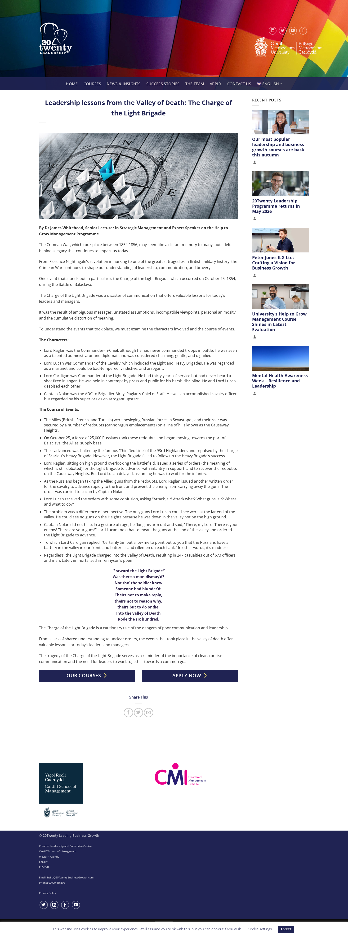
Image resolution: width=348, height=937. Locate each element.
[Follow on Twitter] (283, 31)
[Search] (60, 84)
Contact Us (239, 84)
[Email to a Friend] (148, 712)
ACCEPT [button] (286, 929)
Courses (92, 84)
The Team (194, 84)
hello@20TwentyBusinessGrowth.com (70, 877)
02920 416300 (57, 882)
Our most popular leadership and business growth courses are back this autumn (278, 147)
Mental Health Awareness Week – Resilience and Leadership (280, 381)
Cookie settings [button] (260, 929)
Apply (216, 84)
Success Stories (163, 84)
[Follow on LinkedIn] (273, 31)
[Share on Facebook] (128, 712)
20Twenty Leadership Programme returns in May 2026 (276, 206)
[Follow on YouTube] (293, 31)
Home (72, 84)
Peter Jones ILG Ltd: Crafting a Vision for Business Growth (273, 262)
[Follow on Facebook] (303, 31)
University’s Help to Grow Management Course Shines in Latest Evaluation (279, 321)
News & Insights (124, 84)
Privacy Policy (47, 893)
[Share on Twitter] (138, 712)
